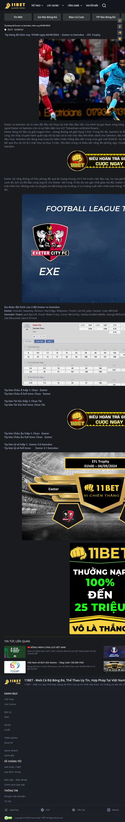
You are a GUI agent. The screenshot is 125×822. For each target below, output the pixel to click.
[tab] (18, 17)
